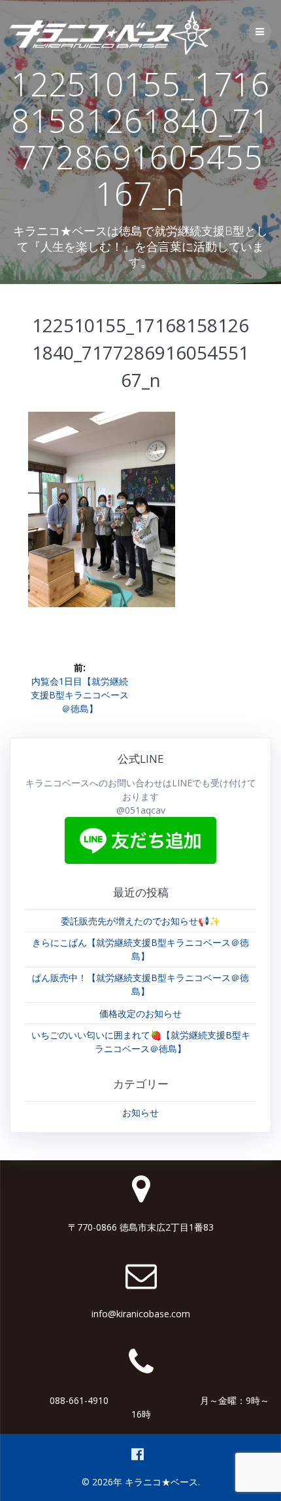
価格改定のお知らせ (140, 1013)
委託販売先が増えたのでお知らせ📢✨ (140, 921)
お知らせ (140, 1112)
